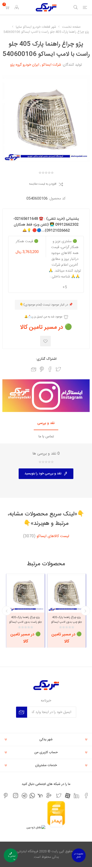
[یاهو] (40, 795)
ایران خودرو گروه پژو (24, 65)
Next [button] (6, 610)
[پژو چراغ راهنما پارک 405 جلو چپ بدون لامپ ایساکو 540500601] (66, 592)
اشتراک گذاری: (46, 359)
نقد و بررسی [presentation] (46, 423)
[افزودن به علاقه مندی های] (45, 341)
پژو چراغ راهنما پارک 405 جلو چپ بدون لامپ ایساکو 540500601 (66, 622)
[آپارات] (67, 795)
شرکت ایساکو (51, 65)
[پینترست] (5, 795)
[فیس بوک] (86, 795)
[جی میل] (49, 795)
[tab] (46, 423)
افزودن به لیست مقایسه (42, 184)
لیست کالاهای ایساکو (53, 536)
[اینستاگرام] (15, 795)
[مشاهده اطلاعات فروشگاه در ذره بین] (35, 827)
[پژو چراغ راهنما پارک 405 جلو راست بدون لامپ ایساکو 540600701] (25, 592)
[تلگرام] (24, 795)
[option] (66, 611)
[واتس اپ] (32, 795)
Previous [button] (85, 610)
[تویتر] (59, 795)
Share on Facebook (50, 369)
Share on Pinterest (41, 369)
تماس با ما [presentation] (46, 436)
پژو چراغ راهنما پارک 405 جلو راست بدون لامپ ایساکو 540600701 (25, 622)
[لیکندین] (76, 795)
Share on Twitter (58, 369)
